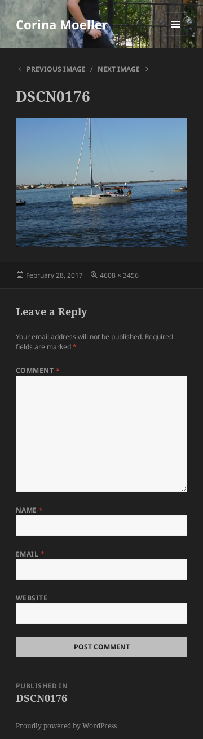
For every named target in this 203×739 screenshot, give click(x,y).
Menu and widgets (175, 35)
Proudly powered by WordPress (66, 726)
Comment (38, 370)
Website (31, 598)
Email (30, 554)
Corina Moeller (62, 24)
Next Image (119, 69)
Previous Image (56, 69)
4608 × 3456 (119, 275)
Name (29, 510)
